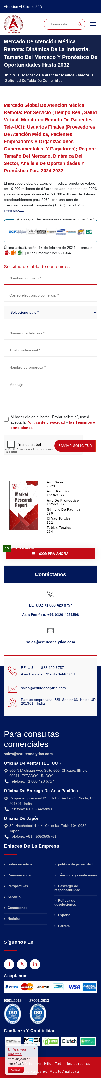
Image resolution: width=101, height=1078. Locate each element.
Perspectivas (17, 886)
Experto (63, 915)
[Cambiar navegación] (93, 26)
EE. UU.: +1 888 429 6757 (50, 605)
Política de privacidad (46, 422)
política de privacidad (75, 864)
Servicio (13, 897)
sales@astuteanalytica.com (50, 642)
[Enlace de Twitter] (22, 964)
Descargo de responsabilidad (67, 888)
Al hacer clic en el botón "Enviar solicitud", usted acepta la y (53, 422)
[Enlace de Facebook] (9, 964)
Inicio (10, 75)
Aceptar (16, 1069)
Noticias (13, 919)
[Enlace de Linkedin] (35, 964)
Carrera (63, 926)
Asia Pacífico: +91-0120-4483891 (48, 674)
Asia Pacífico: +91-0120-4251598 (50, 614)
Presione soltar (19, 875)
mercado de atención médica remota (55, 75)
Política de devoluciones (65, 902)
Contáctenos (16, 908)
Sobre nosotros (19, 864)
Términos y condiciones (77, 875)
